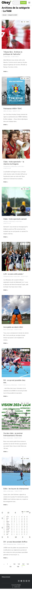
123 (19, 564)
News (8, 56)
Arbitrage (5, 221)
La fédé (5, 56)
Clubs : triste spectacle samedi (15, 219)
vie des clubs (20, 166)
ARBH (4, 111)
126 (10, 566)
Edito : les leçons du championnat (16, 489)
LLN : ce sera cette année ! (13, 274)
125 (28, 564)
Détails (5, 71)
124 (23, 564)
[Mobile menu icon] (29, 3)
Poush (18, 585)
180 (18, 566)
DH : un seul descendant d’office (15, 542)
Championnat (6, 166)
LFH (7, 111)
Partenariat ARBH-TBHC (12, 109)
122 (14, 564)
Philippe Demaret (6, 576)
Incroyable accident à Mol (13, 327)
